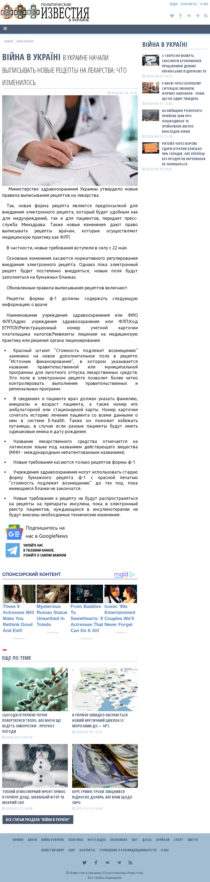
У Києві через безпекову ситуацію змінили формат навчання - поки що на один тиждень (183, 91)
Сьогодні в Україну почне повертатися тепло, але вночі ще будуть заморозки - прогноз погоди (31, 723)
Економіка (118, 839)
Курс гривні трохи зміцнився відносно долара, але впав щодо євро (102, 797)
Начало (18, 839)
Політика (75, 839)
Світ (135, 839)
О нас (204, 4)
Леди (173, 4)
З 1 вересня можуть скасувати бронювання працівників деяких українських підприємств (184, 63)
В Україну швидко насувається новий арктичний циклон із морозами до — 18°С (100, 720)
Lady (71, 850)
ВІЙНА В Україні (31, 57)
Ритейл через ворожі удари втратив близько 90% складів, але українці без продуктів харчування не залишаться (183, 153)
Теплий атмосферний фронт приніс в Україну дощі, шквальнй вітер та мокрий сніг (34, 797)
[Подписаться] (37, 532)
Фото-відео (96, 839)
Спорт (178, 839)
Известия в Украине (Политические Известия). (107, 873)
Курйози (163, 839)
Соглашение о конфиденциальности (127, 850)
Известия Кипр (52, 850)
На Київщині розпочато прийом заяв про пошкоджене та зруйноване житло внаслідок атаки (182, 121)
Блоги (32, 839)
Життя (193, 839)
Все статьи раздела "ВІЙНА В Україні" (38, 819)
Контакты (189, 4)
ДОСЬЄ (147, 839)
